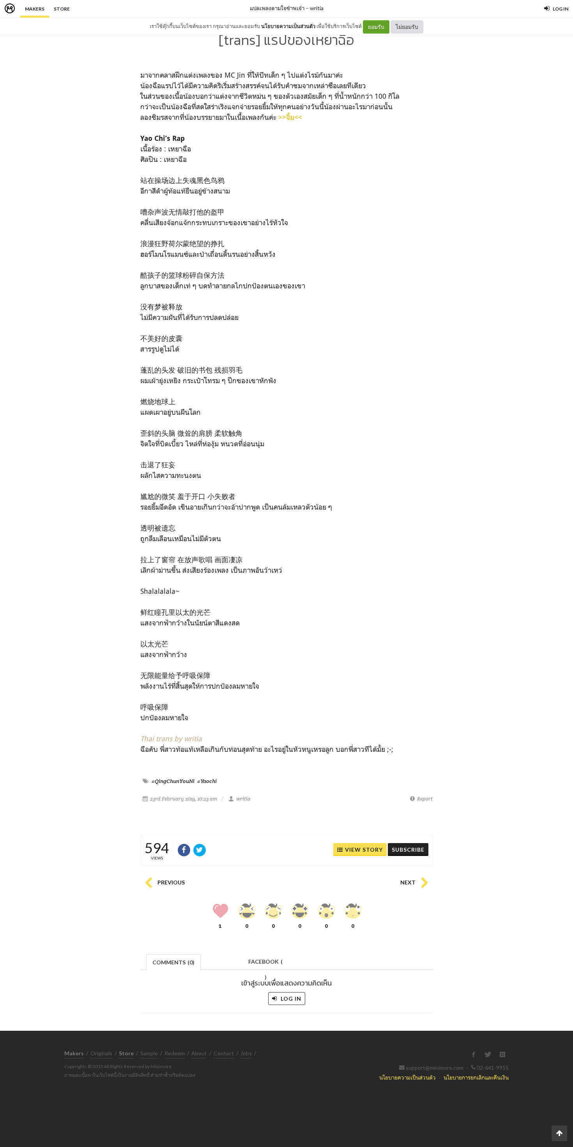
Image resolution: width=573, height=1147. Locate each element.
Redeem (174, 1053)
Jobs (246, 1053)
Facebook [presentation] (265, 963)
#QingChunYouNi (173, 781)
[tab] (173, 961)
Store (62, 9)
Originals (101, 1053)
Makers (34, 9)
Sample (149, 1053)
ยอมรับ (376, 26)
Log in (290, 998)
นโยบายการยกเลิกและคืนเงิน (476, 1077)
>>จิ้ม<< (290, 117)
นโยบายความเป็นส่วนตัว (288, 26)
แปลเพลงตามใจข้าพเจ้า (277, 8)
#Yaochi (207, 781)
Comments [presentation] (173, 962)
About (199, 1053)
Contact (224, 1053)
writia (317, 8)
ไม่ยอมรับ (407, 26)
